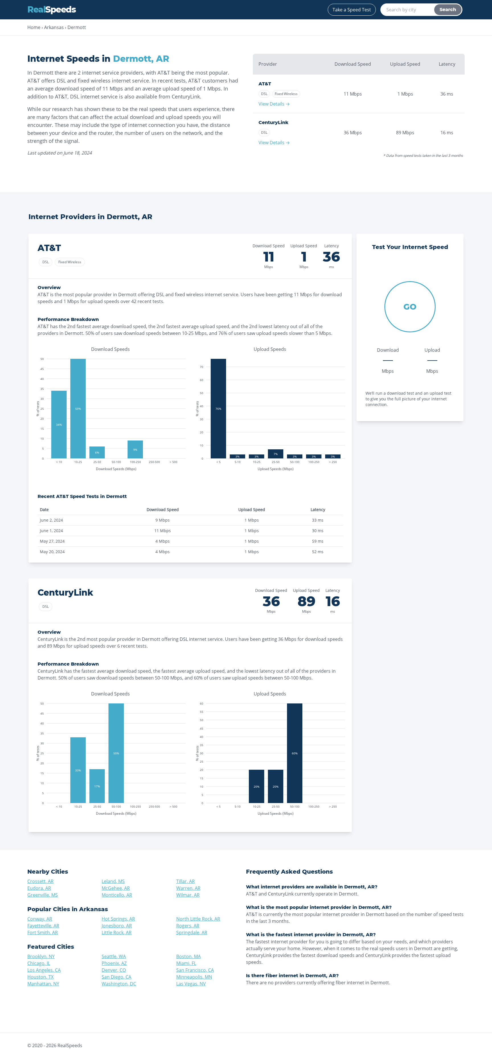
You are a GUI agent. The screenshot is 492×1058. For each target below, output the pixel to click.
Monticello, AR (117, 895)
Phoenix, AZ (114, 963)
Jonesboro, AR (117, 926)
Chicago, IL (38, 963)
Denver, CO (114, 970)
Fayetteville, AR (43, 926)
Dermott (76, 27)
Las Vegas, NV (191, 984)
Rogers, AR (187, 926)
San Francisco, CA (195, 970)
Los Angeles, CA (44, 970)
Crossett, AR (40, 881)
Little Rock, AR (117, 932)
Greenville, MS (42, 895)
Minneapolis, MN (194, 977)
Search (448, 9)
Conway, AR (39, 919)
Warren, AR (188, 888)
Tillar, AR (185, 881)
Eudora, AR (39, 888)
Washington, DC (119, 984)
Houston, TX (40, 977)
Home (33, 27)
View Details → (274, 104)
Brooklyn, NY (41, 956)
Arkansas (54, 27)
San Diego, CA (116, 977)
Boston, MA (188, 956)
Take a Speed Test (352, 10)
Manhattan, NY (43, 984)
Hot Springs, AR (118, 919)
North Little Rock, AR (198, 919)
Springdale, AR (191, 932)
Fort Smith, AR (42, 932)
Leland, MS (113, 881)
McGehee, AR (116, 888)
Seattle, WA (114, 956)
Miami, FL (186, 963)
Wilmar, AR (188, 895)
